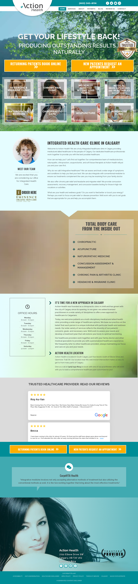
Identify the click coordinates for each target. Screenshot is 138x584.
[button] (102, 242)
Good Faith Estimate (117, 576)
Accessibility (18, 576)
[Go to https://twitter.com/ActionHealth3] (111, 4)
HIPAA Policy (66, 576)
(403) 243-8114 (87, 3)
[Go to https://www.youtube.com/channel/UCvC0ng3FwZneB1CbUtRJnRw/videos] (115, 4)
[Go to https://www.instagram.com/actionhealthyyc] (119, 4)
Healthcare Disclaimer (50, 576)
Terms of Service (92, 576)
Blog (100, 9)
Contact (122, 9)
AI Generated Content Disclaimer (69, 580)
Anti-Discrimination (32, 576)
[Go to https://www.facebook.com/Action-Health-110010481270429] (107, 4)
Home (62, 9)
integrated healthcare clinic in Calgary (97, 149)
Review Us (110, 9)
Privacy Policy (78, 576)
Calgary (104, 576)
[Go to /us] (26, 177)
